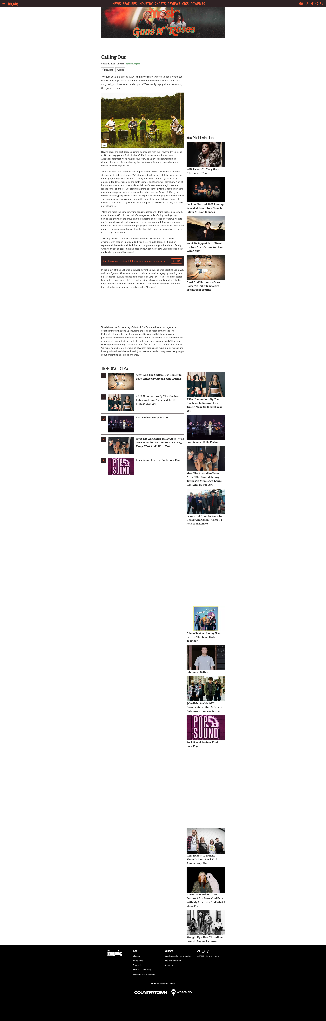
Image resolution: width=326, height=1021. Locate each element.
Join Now (176, 261)
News (117, 3)
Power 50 (198, 3)
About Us (136, 956)
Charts (160, 3)
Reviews (174, 3)
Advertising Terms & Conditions (144, 974)
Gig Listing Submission (173, 960)
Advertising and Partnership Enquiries (178, 956)
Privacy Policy (138, 960)
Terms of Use (137, 965)
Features (130, 3)
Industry (146, 3)
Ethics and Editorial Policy (142, 970)
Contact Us (169, 965)
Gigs (185, 3)
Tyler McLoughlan (133, 63)
